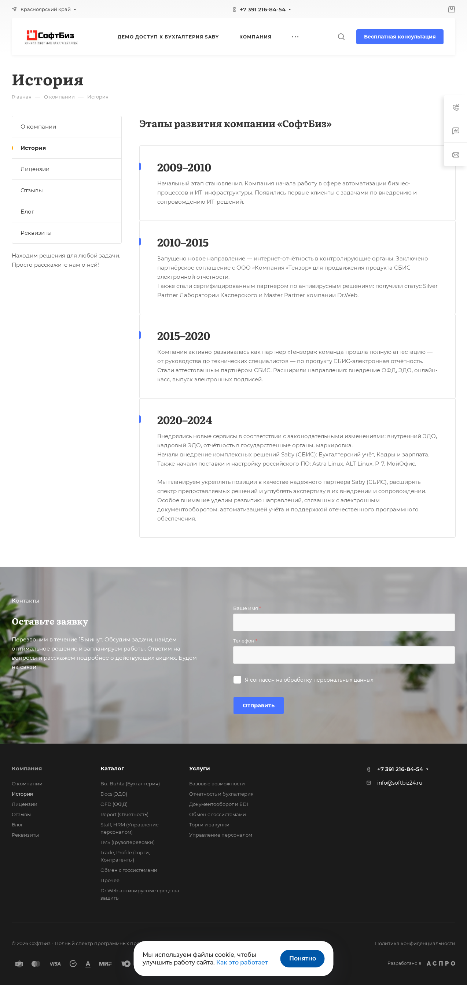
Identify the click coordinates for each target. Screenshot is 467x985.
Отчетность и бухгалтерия (221, 794)
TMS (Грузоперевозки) (127, 842)
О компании (38, 126)
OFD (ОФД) (114, 804)
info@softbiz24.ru (399, 783)
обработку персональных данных (328, 680)
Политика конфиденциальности (415, 943)
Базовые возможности (217, 783)
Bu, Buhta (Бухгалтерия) (130, 783)
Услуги (199, 768)
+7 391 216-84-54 (263, 9)
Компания (27, 768)
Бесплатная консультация (400, 36)
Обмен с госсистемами (128, 870)
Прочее (109, 880)
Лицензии (35, 169)
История (33, 147)
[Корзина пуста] (451, 9)
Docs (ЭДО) (113, 794)
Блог (27, 211)
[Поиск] (341, 36)
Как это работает (242, 962)
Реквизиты (36, 232)
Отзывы (32, 190)
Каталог (112, 768)
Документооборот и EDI (218, 804)
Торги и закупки (209, 824)
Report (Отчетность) (124, 814)
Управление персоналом (220, 835)
